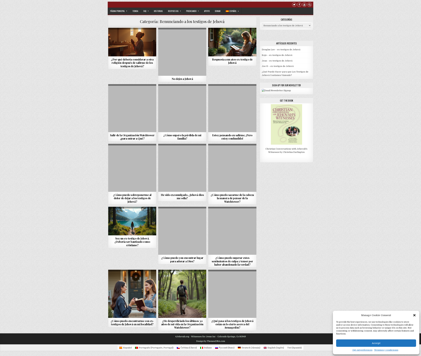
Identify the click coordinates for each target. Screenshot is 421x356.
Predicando (191, 11)
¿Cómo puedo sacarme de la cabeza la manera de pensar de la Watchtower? (232, 198)
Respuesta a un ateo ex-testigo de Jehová (232, 61)
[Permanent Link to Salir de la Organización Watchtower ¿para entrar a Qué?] (132, 108)
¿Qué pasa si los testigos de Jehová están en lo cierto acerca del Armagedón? (232, 324)
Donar (218, 11)
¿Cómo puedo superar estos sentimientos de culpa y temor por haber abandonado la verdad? (232, 261)
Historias (158, 11)
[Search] (309, 5)
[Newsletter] (276, 90)
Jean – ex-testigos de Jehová (277, 60)
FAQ (144, 11)
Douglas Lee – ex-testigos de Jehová (281, 49)
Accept (376, 343)
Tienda (135, 11)
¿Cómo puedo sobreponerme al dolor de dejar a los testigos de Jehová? (132, 198)
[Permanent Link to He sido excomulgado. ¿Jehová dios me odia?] (182, 168)
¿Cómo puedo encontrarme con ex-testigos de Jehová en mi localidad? (132, 322)
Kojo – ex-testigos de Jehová (277, 55)
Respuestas (173, 11)
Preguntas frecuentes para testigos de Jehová (132, 36)
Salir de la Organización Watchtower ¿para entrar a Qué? (132, 136)
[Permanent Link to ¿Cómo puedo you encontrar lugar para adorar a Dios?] (182, 231)
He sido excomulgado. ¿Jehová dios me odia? (182, 196)
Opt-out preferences (362, 350)
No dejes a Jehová (182, 79)
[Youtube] (304, 5)
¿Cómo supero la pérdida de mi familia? (182, 136)
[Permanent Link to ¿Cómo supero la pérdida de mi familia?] (182, 108)
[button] (414, 315)
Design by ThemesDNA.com (210, 341)
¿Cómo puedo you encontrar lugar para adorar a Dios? (182, 259)
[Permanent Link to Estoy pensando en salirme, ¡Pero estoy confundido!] (232, 108)
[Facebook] (299, 5)
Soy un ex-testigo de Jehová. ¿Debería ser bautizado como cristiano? (132, 242)
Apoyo (207, 11)
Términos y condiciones (386, 350)
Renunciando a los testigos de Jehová (132, 41)
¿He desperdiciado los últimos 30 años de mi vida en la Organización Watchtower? (182, 324)
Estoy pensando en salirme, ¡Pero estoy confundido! (232, 136)
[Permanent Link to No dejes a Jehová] (182, 52)
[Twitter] (294, 5)
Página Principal (117, 11)
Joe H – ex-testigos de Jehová (278, 66)
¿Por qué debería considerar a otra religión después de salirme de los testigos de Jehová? (132, 63)
